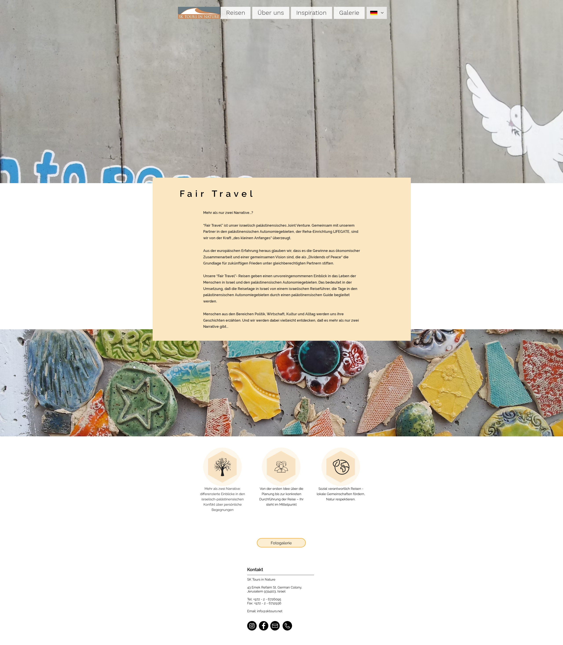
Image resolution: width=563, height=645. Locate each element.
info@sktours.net (269, 611)
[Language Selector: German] (377, 13)
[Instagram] (252, 625)
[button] (235, 13)
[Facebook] (263, 625)
